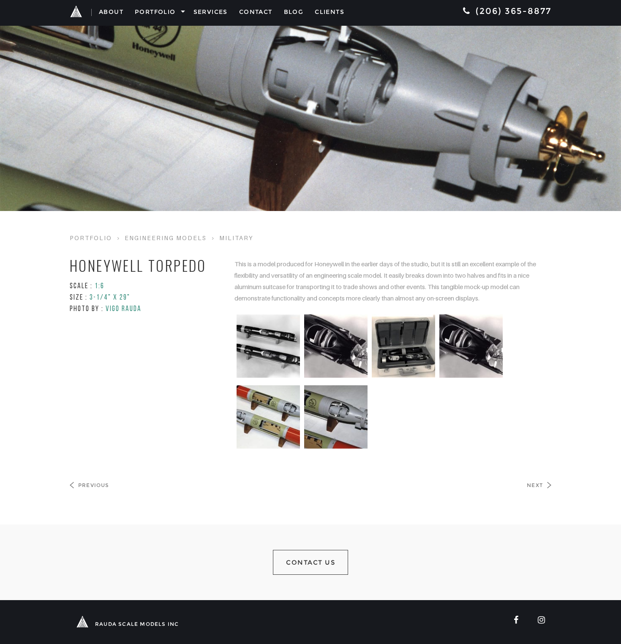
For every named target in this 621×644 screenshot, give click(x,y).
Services (210, 12)
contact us (310, 562)
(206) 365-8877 (512, 11)
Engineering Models (166, 237)
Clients (329, 12)
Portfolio (155, 12)
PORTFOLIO (91, 237)
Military (236, 237)
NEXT (535, 485)
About (111, 12)
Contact (255, 12)
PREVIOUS (93, 485)
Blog (294, 12)
